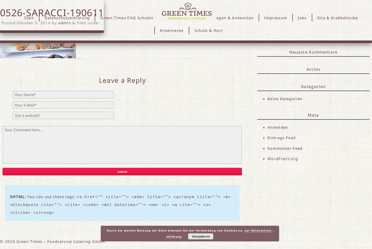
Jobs (302, 17)
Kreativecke (172, 30)
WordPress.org (282, 158)
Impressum (275, 17)
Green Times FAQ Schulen (126, 17)
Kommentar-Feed (285, 148)
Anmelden (277, 127)
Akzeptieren (201, 236)
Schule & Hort (208, 30)
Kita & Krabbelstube (337, 17)
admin (64, 22)
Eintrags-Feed (281, 137)
